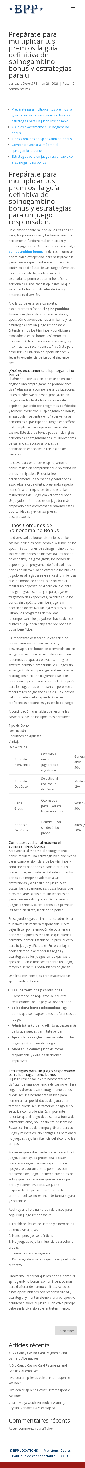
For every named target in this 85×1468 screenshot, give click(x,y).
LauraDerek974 (25, 83)
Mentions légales (57, 1450)
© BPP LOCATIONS (24, 1450)
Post (65, 83)
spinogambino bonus (26, 251)
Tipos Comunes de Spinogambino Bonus (42, 139)
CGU (64, 1456)
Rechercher (66, 1331)
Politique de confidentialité (33, 1456)
